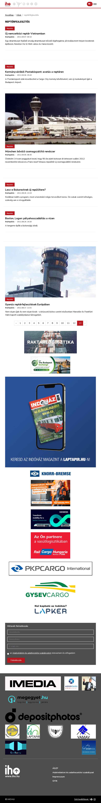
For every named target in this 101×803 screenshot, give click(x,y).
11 (68, 323)
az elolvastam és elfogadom (42, 653)
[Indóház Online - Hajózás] (35, 3)
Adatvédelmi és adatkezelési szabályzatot (31, 653)
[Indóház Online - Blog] (28, 3)
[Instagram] (94, 799)
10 (62, 323)
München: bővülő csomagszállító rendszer (30, 151)
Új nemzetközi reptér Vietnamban (25, 33)
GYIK (54, 780)
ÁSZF (55, 768)
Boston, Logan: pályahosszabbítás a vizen (29, 218)
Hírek (18, 15)
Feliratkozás (16, 660)
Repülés (10, 28)
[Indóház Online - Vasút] (14, 3)
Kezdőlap (9, 15)
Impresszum (58, 776)
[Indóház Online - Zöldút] (31, 3)
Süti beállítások (81, 799)
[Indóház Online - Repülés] (19, 3)
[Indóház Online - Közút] (24, 3)
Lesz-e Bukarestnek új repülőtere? (25, 189)
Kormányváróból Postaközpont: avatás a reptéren (34, 72)
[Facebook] (91, 799)
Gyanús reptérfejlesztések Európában (27, 304)
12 (74, 323)
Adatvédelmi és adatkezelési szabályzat (73, 772)
